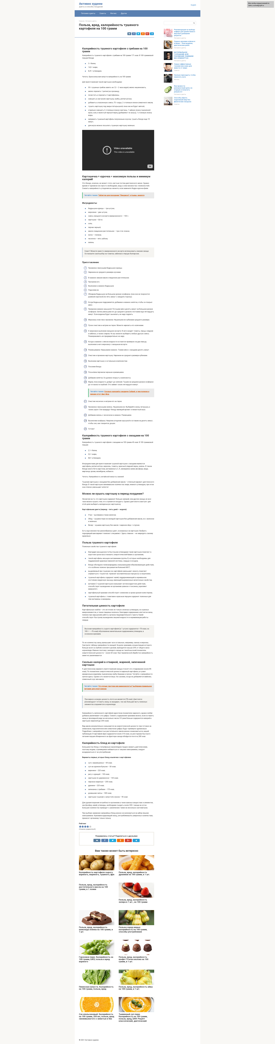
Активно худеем (90, 3)
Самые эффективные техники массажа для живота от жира (183, 66)
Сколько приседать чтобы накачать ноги (185, 76)
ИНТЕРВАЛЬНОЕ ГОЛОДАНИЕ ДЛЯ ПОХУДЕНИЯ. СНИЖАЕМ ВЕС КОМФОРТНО (183, 55)
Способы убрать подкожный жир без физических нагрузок (182, 100)
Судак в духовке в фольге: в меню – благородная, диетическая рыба (185, 43)
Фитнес (113, 13)
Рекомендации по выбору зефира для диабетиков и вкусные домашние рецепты (184, 32)
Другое (124, 13)
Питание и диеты (88, 13)
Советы (103, 13)
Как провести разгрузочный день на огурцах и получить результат (183, 89)
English (193, 5)
